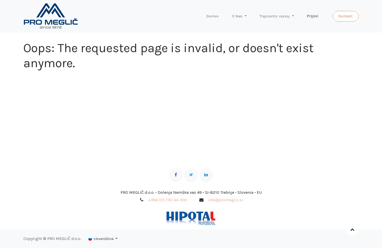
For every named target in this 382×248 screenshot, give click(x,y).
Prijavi (312, 16)
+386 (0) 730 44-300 (167, 199)
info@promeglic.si (225, 199)
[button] (352, 229)
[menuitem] (212, 16)
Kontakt (345, 16)
